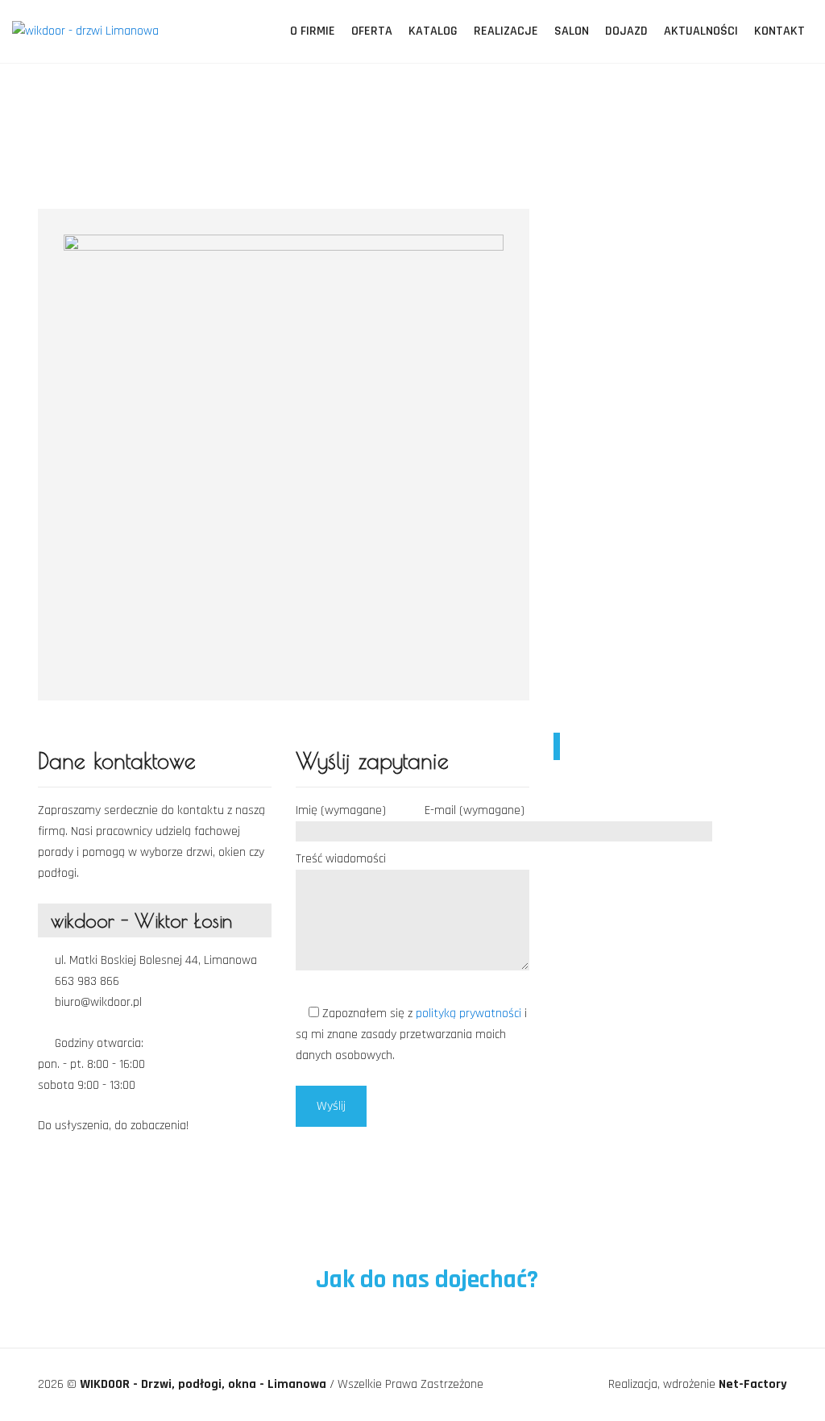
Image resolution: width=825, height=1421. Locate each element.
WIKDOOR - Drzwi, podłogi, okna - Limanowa (205, 1384)
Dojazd (626, 31)
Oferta (371, 31)
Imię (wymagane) (341, 810)
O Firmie (312, 31)
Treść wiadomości (341, 858)
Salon (571, 31)
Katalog (433, 31)
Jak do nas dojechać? (424, 1279)
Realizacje (506, 31)
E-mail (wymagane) (474, 810)
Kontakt (779, 31)
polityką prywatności (470, 1013)
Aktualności (701, 31)
